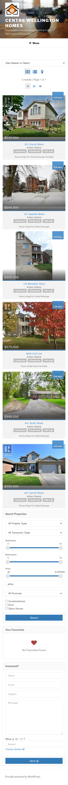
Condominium (16, 601)
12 (28, 86)
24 (34, 86)
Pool (11, 604)
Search (34, 617)
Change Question (14, 749)
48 (40, 86)
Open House (15, 608)
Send (33, 761)
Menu (36, 43)
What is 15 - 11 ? (15, 739)
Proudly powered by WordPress (22, 776)
